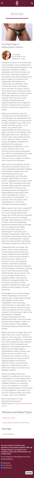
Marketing (7, 468)
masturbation (8, 434)
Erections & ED (9, 418)
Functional (7, 465)
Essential (6, 463)
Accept (29, 473)
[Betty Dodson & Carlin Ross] (17, 3)
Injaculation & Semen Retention (16, 423)
